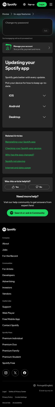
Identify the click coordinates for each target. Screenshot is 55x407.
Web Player (8, 312)
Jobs (4, 249)
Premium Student (11, 356)
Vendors (6, 293)
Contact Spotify (10, 325)
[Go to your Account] (48, 47)
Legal (4, 392)
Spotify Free (8, 363)
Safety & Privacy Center (17, 392)
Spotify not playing (15, 161)
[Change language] (24, 4)
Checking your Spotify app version (23, 148)
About (5, 243)
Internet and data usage (18, 167)
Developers (8, 275)
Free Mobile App (11, 319)
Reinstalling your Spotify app (20, 141)
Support (6, 306)
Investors (7, 287)
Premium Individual (12, 338)
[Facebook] (24, 372)
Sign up (31, 4)
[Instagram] (5, 372)
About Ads (6, 403)
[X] (15, 372)
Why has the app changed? (19, 154)
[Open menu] (51, 4)
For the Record (10, 255)
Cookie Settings (21, 397)
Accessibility (17, 403)
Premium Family (10, 350)
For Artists (7, 269)
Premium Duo (9, 344)
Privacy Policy (7, 397)
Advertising (8, 281)
